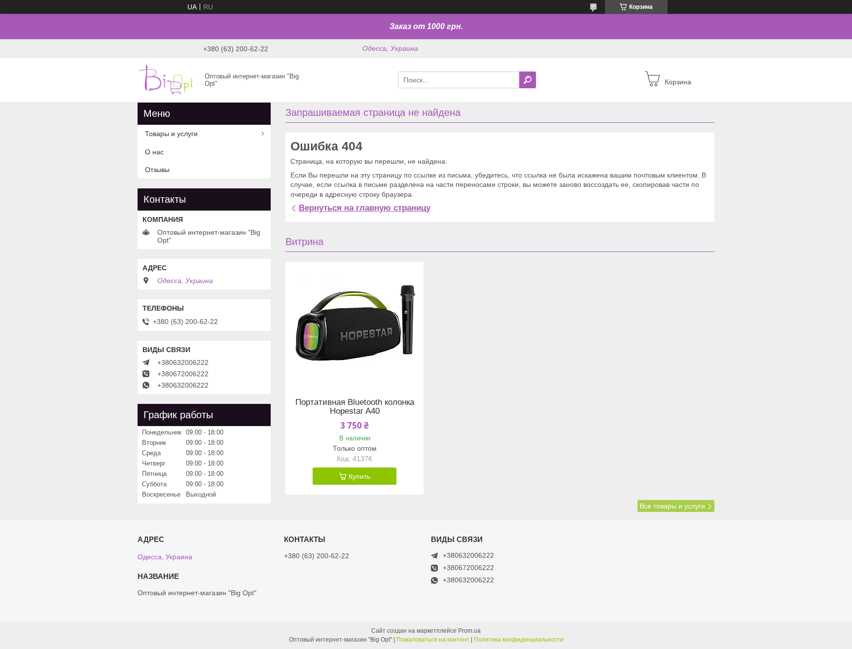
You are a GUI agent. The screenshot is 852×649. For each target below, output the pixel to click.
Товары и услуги (171, 134)
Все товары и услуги (672, 506)
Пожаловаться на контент (432, 639)
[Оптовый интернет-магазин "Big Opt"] (168, 79)
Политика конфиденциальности (519, 639)
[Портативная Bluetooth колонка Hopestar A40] (354, 323)
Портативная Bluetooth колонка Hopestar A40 (354, 407)
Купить (359, 476)
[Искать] (527, 80)
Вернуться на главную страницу (364, 208)
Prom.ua (469, 630)
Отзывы (157, 170)
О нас (154, 152)
